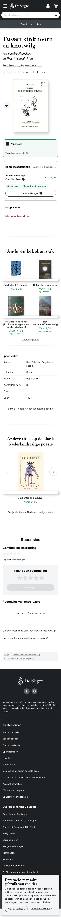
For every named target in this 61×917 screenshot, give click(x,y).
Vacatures (8, 859)
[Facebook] (27, 691)
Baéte (29, 372)
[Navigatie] (5, 6)
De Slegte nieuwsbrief (14, 865)
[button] (5, 24)
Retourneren (9, 764)
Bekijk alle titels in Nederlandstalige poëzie (30, 512)
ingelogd (47, 630)
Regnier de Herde (31, 65)
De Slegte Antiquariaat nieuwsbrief (20, 872)
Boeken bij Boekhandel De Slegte (19, 827)
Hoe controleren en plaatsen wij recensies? (25, 638)
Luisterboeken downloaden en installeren (24, 777)
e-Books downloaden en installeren (21, 771)
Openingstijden (10, 751)
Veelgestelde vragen (13, 846)
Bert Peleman (11, 65)
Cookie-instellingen (40, 908)
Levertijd (7, 758)
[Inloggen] (48, 6)
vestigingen (22, 705)
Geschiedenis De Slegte (15, 814)
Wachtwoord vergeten (14, 790)
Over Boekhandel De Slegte (19, 806)
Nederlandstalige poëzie (40, 408)
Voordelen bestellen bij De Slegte (20, 820)
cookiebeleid (46, 902)
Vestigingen (9, 852)
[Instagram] (34, 691)
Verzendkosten (10, 840)
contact (11, 702)
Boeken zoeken (10, 738)
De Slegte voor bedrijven (15, 796)
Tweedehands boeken (30, 24)
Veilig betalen (9, 833)
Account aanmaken (12, 784)
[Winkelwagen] (56, 6)
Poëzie (20, 408)
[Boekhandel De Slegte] (19, 6)
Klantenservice (12, 725)
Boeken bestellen (11, 732)
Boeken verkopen (11, 745)
